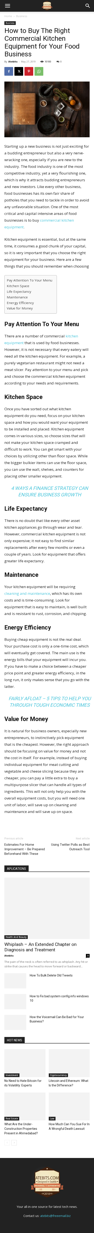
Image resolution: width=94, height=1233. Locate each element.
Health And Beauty (16, 937)
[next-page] (14, 1142)
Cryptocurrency (58, 1075)
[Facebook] (8, 71)
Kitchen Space (18, 286)
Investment (12, 1075)
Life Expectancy (19, 291)
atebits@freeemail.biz (55, 1216)
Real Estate (12, 1118)
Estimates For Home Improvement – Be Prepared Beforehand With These (24, 849)
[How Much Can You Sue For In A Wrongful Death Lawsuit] (69, 1106)
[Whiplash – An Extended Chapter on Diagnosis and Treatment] (47, 908)
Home (8, 16)
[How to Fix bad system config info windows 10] (15, 1001)
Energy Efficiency (20, 303)
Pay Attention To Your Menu (29, 280)
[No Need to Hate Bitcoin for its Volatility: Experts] (24, 1063)
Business (21, 16)
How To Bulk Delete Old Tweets (51, 975)
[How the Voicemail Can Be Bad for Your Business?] (15, 1022)
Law (52, 1118)
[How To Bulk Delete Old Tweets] (15, 980)
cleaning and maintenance (27, 593)
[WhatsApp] (39, 71)
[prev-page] (7, 1142)
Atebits (12, 61)
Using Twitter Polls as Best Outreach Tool (70, 847)
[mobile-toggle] (7, 6)
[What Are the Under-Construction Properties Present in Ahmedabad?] (24, 1106)
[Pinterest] (28, 71)
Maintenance (17, 297)
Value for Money (20, 308)
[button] (88, 6)
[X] (18, 71)
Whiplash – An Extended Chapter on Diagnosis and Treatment (40, 947)
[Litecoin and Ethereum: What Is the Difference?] (69, 1063)
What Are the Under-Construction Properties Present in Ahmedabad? (21, 1128)
